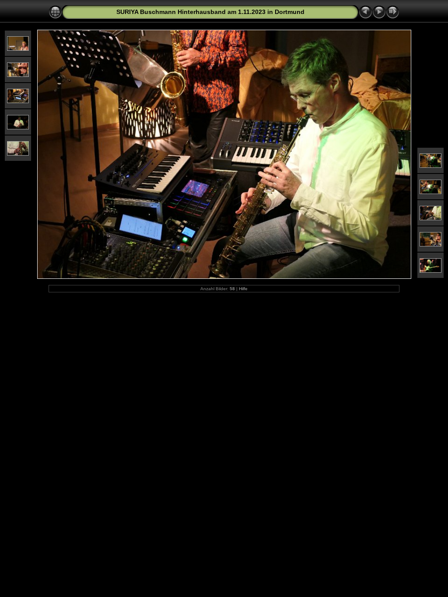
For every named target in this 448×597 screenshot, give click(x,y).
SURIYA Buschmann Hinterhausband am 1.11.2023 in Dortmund (210, 11)
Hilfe (243, 288)
